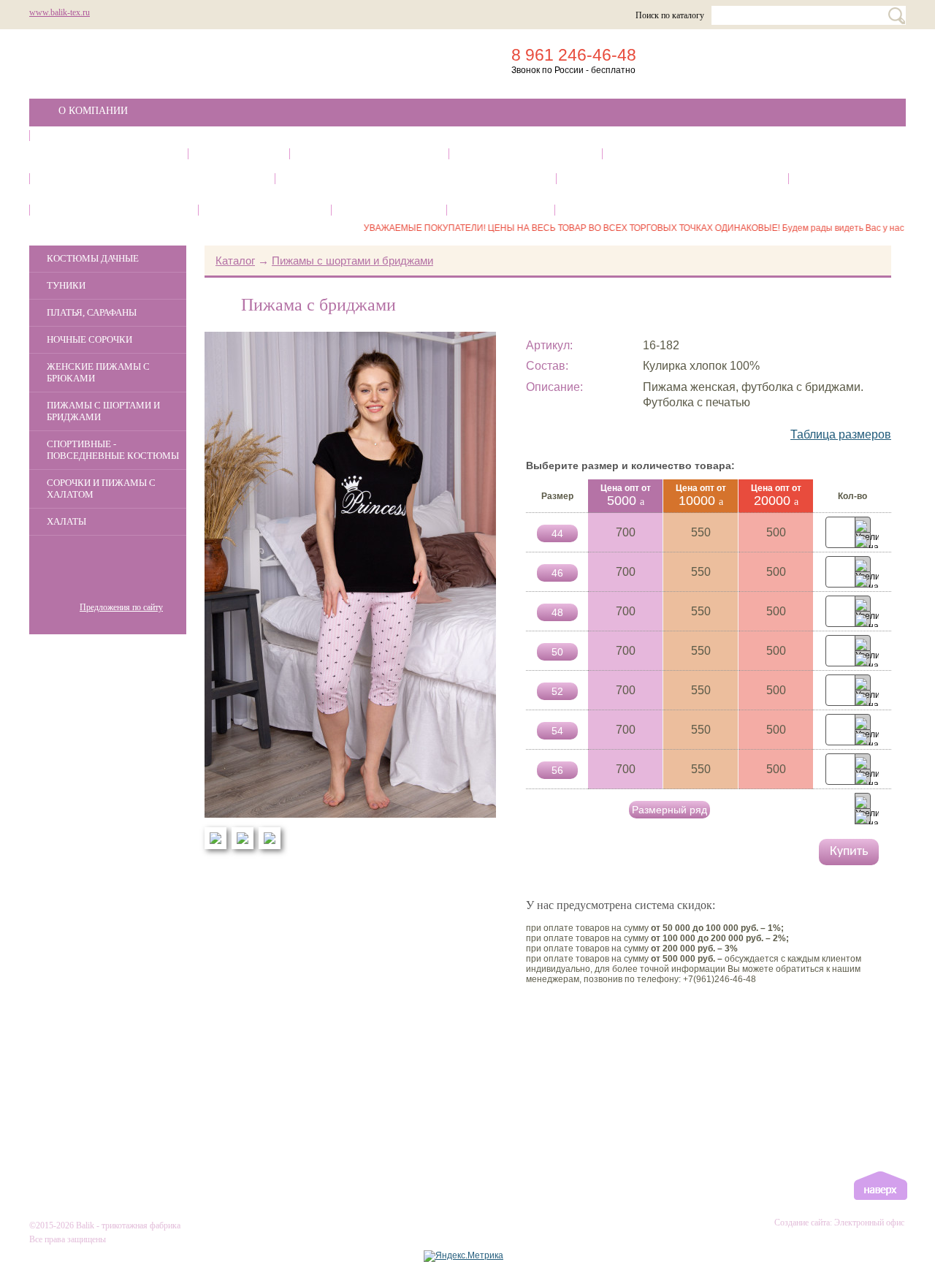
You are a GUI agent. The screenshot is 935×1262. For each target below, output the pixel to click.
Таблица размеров (840, 434)
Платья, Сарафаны (369, 153)
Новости (500, 210)
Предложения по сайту (121, 607)
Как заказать (265, 210)
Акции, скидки (133, 701)
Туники (239, 153)
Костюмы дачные (108, 153)
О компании (93, 110)
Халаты (840, 178)
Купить (849, 852)
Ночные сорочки (525, 153)
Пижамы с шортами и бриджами (152, 178)
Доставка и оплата (114, 210)
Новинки (150, 803)
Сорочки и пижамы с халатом (672, 178)
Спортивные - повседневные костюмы (416, 178)
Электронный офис (869, 1222)
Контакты (389, 210)
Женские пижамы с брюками (715, 153)
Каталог (82, 135)
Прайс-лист (616, 210)
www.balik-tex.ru (59, 12)
